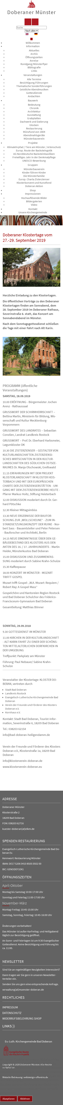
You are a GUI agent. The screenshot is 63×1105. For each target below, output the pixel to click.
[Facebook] (28, 22)
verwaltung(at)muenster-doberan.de (23, 989)
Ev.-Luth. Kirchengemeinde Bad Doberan (28, 1041)
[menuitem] (33, 42)
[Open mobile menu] (31, 39)
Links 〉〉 (8, 1026)
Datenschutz (12, 1013)
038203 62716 (16, 823)
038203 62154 (17, 729)
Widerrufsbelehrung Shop (21, 1018)
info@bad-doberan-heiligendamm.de (26, 735)
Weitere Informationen (13, 1103)
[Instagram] (35, 22)
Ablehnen (25, 1098)
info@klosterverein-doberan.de (22, 761)
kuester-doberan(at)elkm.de (18, 828)
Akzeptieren (9, 1098)
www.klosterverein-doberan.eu (22, 767)
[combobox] (31, 27)
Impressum (10, 1007)
